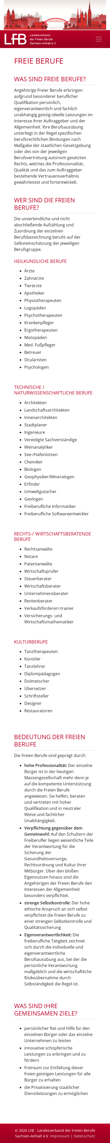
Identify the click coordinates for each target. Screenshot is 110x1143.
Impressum (60, 1136)
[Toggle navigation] (99, 39)
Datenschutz (84, 1136)
